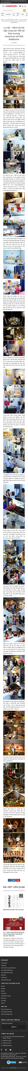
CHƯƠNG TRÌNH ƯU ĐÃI (11, 19)
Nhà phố (3, 988)
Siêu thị (3, 1003)
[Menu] (3, 6)
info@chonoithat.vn (7, 1045)
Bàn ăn (18, 14)
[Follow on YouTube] (10, 1050)
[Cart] (25, 6)
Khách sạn (3, 998)
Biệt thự (3, 991)
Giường (8, 14)
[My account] (22, 6)
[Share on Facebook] (10, 880)
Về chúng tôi (4, 963)
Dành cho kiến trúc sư (6, 1009)
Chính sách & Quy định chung (8, 967)
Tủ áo (14, 14)
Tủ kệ (27, 14)
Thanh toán (4, 977)
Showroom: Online (7, 1040)
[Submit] (24, 10)
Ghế (22, 14)
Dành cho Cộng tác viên (6, 1014)
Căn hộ (3, 986)
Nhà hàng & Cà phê (6, 995)
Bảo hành (3, 975)
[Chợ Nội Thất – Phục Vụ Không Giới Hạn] (11, 6)
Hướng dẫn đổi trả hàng (6, 972)
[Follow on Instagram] (6, 1050)
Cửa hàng (3, 965)
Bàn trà (2, 14)
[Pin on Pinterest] (18, 880)
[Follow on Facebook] (1, 1050)
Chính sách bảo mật (6, 980)
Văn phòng (3, 993)
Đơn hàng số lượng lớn (6, 1011)
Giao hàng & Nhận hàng (7, 970)
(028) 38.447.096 (7, 1043)
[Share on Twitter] (14, 880)
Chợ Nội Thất (13, 1067)
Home (2, 19)
